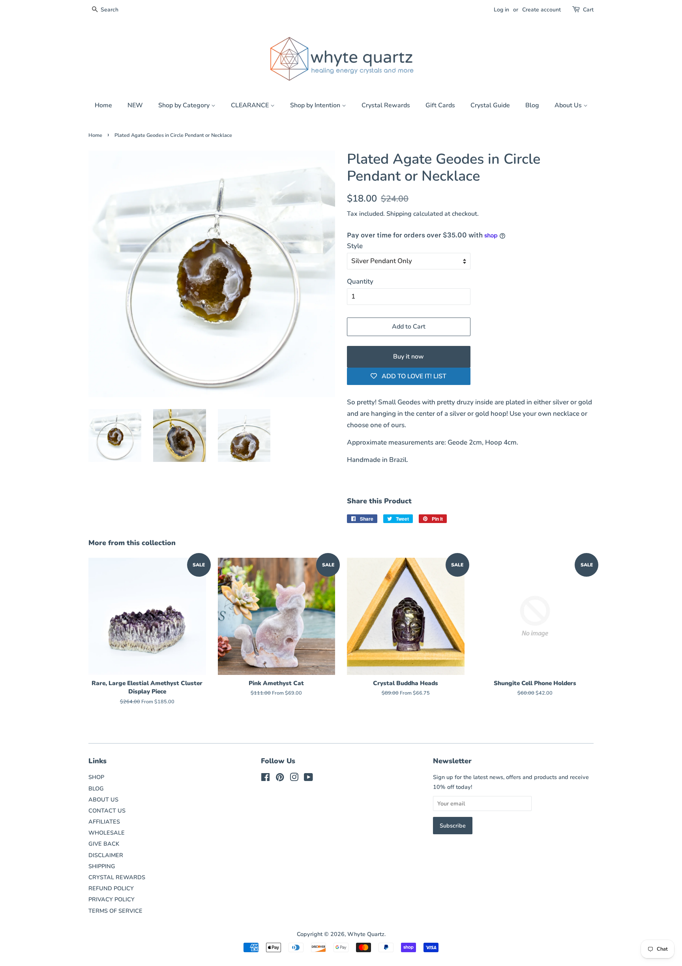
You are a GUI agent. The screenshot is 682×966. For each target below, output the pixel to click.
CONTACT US (107, 811)
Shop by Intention (316, 105)
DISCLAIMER (105, 855)
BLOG (96, 788)
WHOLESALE (106, 833)
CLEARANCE (250, 105)
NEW (135, 105)
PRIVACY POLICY (111, 899)
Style (355, 245)
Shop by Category (184, 105)
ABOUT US (103, 799)
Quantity (360, 281)
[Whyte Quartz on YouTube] (308, 779)
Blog (532, 105)
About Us (569, 105)
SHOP (96, 777)
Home (103, 105)
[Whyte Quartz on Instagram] (294, 779)
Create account (541, 9)
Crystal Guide (490, 105)
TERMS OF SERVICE (115, 911)
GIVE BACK (103, 844)
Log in (501, 9)
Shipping (399, 213)
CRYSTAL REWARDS (116, 877)
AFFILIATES (104, 822)
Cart (588, 9)
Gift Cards (440, 105)
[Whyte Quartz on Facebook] (265, 779)
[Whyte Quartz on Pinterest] (279, 779)
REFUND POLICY (111, 888)
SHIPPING (101, 866)
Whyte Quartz (365, 934)
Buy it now (408, 356)
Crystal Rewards (386, 105)
